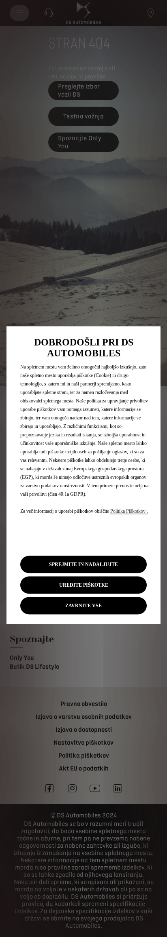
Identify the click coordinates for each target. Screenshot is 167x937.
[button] (83, 585)
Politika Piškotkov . (129, 511)
